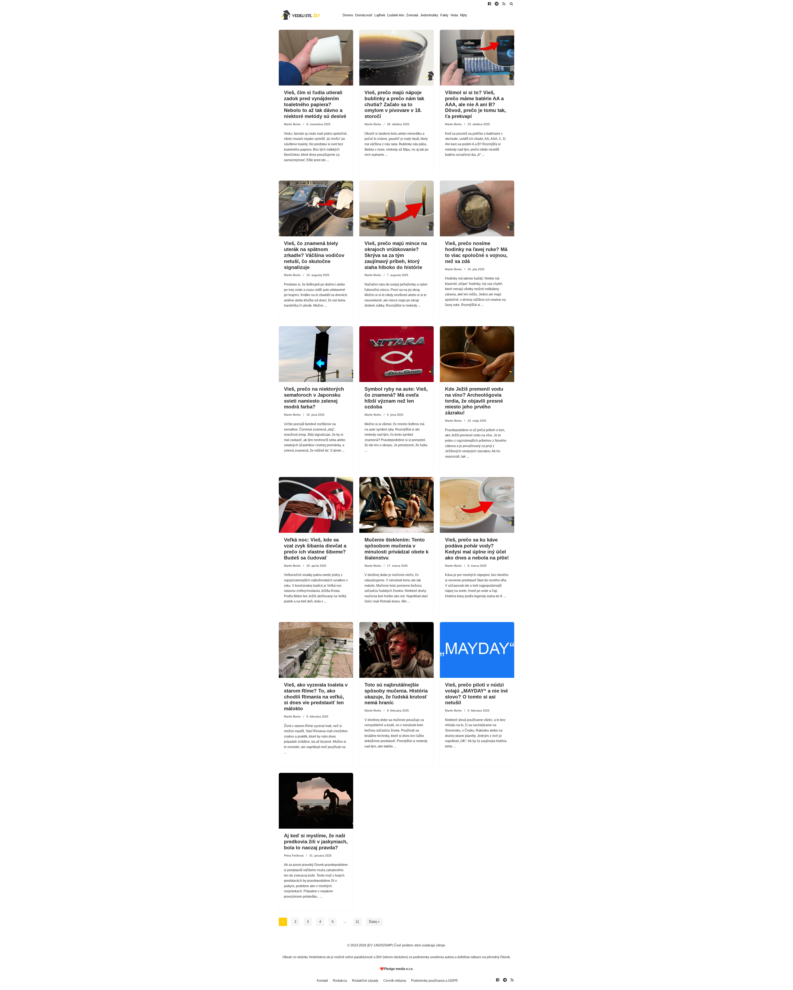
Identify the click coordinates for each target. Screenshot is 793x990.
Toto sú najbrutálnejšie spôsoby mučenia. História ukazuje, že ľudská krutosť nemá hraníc (396, 693)
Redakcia (340, 980)
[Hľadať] (511, 4)
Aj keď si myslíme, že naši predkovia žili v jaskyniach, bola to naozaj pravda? (316, 841)
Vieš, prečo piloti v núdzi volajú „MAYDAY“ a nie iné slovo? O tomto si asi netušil (476, 693)
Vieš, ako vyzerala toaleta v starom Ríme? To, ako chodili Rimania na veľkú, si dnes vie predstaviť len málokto (316, 696)
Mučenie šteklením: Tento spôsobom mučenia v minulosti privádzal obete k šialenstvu (396, 548)
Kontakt (322, 980)
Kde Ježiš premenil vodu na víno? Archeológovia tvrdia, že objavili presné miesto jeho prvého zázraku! (474, 400)
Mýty (463, 15)
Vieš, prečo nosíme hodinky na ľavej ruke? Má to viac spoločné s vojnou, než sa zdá (476, 252)
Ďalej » (374, 921)
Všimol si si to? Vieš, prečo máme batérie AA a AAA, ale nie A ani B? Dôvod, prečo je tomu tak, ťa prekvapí (475, 104)
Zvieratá (412, 15)
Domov (348, 15)
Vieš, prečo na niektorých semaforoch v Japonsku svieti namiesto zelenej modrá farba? (314, 397)
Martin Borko (292, 124)
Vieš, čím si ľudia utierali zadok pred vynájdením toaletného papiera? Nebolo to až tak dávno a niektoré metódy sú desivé (315, 104)
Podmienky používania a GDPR (434, 980)
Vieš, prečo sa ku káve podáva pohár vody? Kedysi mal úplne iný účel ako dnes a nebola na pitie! (477, 548)
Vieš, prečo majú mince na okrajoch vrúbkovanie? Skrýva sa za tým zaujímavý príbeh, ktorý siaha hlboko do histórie (395, 255)
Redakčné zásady (365, 980)
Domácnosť (363, 15)
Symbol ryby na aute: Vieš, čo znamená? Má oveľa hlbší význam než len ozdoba (396, 397)
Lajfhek (379, 15)
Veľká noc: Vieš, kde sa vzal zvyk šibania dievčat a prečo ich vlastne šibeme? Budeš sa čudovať (315, 548)
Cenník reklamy (394, 980)
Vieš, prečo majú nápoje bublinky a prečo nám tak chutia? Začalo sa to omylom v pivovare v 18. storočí (394, 104)
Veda (454, 15)
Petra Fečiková (294, 855)
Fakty (444, 15)
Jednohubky (429, 15)
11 (357, 921)
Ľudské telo (395, 15)
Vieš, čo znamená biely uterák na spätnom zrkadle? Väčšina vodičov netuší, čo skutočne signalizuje (314, 255)
